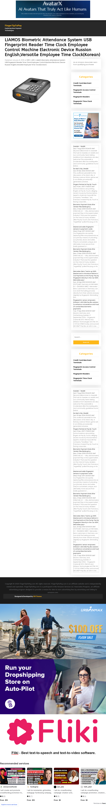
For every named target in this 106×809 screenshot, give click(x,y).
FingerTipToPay (13, 25)
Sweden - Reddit (79, 146)
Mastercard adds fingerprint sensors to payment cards (83, 228)
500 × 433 (30, 60)
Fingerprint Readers (81, 97)
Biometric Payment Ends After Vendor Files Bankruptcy (84, 206)
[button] (53, 35)
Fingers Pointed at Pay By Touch (84, 184)
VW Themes (37, 596)
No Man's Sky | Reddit (80, 169)
